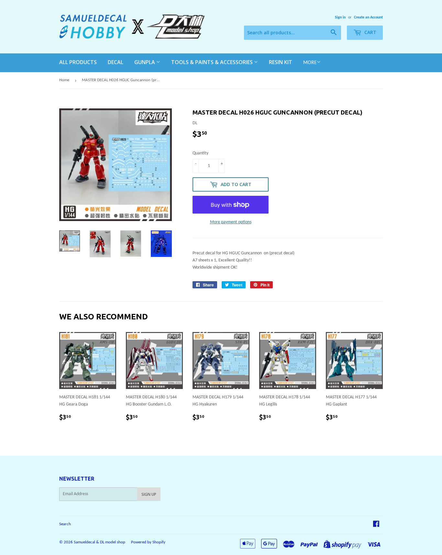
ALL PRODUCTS (78, 62)
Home (64, 80)
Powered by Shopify (148, 542)
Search (65, 524)
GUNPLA (145, 62)
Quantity (200, 153)
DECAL (115, 62)
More (310, 62)
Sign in (340, 17)
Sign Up (148, 494)
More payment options (230, 222)
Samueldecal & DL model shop (99, 542)
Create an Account (368, 17)
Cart (369, 32)
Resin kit (280, 62)
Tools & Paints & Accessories (212, 62)
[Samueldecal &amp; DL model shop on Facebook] (376, 525)
